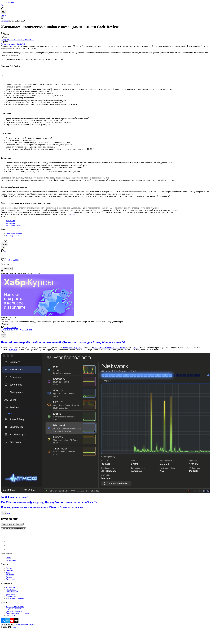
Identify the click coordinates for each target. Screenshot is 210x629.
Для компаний (12, 592)
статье (11, 46)
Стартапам (10, 615)
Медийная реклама (14, 609)
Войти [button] (3, 15)
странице (70, 214)
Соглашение (11, 596)
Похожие (19, 524)
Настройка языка (8, 624)
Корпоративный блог (15, 607)
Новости (9, 570)
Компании (10, 575)
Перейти (5, 324)
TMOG (135, 348)
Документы (10, 594)
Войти (8, 558)
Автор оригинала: (14, 44)
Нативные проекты (14, 611)
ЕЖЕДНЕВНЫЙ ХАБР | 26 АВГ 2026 (17, 330)
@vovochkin (14, 260)
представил (121, 348)
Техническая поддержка (25, 624)
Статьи (9, 568)
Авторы (9, 577)
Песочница (10, 579)
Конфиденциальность (15, 598)
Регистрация (11, 560)
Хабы (8, 573)
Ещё (8, 513)
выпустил (13, 350)
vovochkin (5, 21)
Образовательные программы (18, 613)
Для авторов (11, 590)
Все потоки (9, 2)
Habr (14, 627)
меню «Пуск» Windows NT (104, 348)
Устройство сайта (13, 587)
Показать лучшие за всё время (13, 529)
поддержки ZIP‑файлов (72, 348)
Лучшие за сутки (8, 524)
